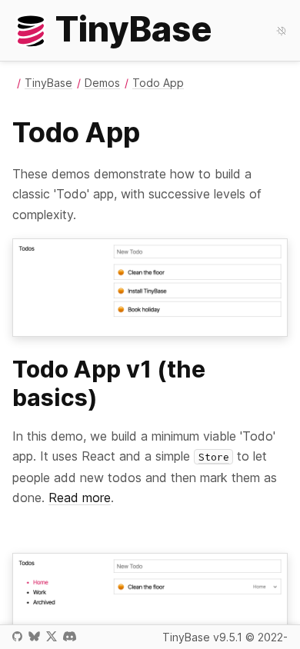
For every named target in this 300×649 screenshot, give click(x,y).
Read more (79, 497)
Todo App (158, 82)
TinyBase (48, 82)
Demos (102, 82)
